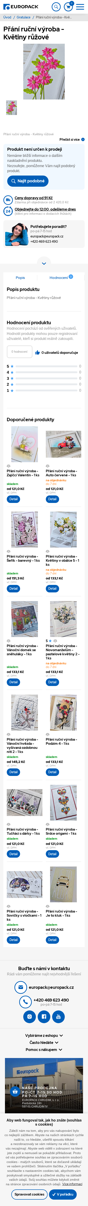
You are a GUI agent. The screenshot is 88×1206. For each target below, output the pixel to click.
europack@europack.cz (46, 236)
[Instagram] (29, 1016)
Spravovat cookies (29, 1194)
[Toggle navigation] (56, 7)
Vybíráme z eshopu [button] (41, 1035)
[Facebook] (44, 1016)
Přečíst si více (70, 139)
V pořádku (64, 1194)
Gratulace (24, 17)
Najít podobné (31, 181)
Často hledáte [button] (41, 1042)
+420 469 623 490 (44, 242)
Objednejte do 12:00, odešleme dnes (45, 209)
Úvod (7, 17)
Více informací (72, 1184)
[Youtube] (58, 1016)
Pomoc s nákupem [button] (41, 1049)
